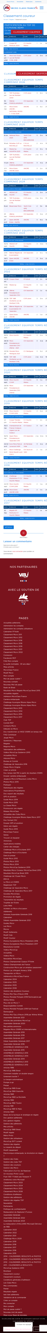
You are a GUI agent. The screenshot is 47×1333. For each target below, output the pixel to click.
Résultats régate (10, 1292)
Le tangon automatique (13, 1079)
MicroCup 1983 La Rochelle (14, 1097)
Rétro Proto (8, 1135)
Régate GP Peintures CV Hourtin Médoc (14, 513)
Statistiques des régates (13, 788)
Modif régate (8, 1132)
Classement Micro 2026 (13, 1191)
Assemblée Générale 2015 (13, 1050)
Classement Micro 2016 (12, 640)
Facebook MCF (9, 658)
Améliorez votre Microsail (13, 1180)
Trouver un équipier (11, 838)
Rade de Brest (9, 687)
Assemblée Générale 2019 (14, 1032)
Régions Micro (9, 746)
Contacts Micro (9, 726)
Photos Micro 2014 (11, 864)
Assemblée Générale (11, 1215)
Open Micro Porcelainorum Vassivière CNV (14, 438)
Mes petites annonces (12, 1026)
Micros (6, 929)
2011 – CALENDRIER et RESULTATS (17, 1265)
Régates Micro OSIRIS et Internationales (19, 1029)
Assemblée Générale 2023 (14, 1221)
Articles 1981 (8, 1106)
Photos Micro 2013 (11, 861)
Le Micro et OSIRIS (11, 882)
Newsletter (20, 1)
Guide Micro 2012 (10, 858)
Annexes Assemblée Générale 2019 (17, 914)
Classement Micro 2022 (13, 652)
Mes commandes (10, 1286)
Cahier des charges (11, 847)
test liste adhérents (11, 1294)
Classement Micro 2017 (12, 717)
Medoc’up (12, 285)
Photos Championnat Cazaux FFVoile (18, 962)
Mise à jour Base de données (15, 1315)
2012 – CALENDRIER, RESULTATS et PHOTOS (22, 1262)
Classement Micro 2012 (12, 637)
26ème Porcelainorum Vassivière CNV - (15, 293)
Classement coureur (19, 16)
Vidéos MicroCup (10, 950)
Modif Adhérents (10, 932)
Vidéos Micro (8, 956)
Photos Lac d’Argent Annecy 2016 (17, 970)
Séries (5, 835)
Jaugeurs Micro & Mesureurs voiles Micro (20, 779)
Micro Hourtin (14, 335)
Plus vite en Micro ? (11, 1003)
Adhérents (38, 1)
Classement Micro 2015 (12, 714)
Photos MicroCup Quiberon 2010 (16, 867)
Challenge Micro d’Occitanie (15, 852)
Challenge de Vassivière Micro (15, 888)
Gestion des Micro (10, 1168)
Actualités (7, 953)
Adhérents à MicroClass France (16, 976)
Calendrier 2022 (10, 1233)
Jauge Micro (8, 738)
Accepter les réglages (24, 1324)
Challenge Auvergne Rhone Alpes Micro (19, 702)
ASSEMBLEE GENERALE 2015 (15, 1053)
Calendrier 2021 (9, 1236)
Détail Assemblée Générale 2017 (16, 1041)
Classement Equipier (26, 32)
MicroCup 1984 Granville (13, 1091)
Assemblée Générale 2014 (14, 1059)
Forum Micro (10, 1)
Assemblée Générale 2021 (13, 1017)
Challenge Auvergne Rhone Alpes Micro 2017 (21, 817)
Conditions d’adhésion (12, 1194)
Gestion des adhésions (12, 1197)
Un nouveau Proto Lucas (13, 1174)
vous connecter (17, 551)
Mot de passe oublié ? (12, 679)
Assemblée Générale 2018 (13, 1035)
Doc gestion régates (11, 1121)
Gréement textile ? (11, 1076)
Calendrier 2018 (9, 1244)
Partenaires (29, 1)
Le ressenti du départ (12, 1147)
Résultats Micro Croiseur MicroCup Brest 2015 (22, 870)
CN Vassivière (28, 101)
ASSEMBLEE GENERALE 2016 (15, 1047)
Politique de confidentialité (14, 1209)
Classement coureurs (11, 1277)
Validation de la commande (14, 1297)
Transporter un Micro (12, 973)
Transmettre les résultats (13, 900)
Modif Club (7, 935)
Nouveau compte (10, 682)
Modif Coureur (9, 938)
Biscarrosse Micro (15, 206)
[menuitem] (10, 1)
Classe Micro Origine (11, 767)
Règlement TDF (9, 885)
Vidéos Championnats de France (16, 964)
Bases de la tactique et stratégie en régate (20, 1115)
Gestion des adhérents (12, 1124)
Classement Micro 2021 (12, 649)
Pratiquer (7, 785)
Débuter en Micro (10, 729)
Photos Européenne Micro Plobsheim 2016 (20, 941)
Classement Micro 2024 (13, 1185)
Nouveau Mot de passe (12, 685)
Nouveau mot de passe (12, 1312)
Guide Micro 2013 (10, 829)
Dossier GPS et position (13, 823)
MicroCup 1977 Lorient (12, 1141)
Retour (9, 527)
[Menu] (40, 7)
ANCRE (26, 106)
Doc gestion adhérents (12, 1118)
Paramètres (39, 1329)
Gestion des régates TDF (13, 1200)
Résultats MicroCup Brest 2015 (15, 873)
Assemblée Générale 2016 (14, 1044)
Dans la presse (9, 855)
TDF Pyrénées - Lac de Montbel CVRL (14, 157)
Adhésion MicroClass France (15, 696)
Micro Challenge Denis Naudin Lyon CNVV (16, 452)
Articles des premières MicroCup (16, 1020)
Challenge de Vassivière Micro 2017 (17, 891)
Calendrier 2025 (10, 982)
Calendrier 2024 (10, 979)
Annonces (7, 841)
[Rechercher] (35, 7)
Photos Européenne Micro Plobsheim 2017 (20, 944)
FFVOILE (27, 279)
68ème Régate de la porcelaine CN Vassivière (15, 309)
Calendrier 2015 (9, 1253)
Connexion (7, 655)
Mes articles (8, 1127)
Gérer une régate (10, 826)
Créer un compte (10, 1300)
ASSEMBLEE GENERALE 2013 (15, 1062)
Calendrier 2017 (9, 1247)
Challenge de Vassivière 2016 (15, 764)
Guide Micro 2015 (10, 802)
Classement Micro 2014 (12, 711)
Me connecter (9, 1303)
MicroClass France (10, 670)
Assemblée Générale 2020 (14, 1023)
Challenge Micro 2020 (12, 1238)
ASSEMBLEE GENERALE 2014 (15, 1056)
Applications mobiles (12, 844)
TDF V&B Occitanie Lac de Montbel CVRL (15, 301)
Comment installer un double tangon (18, 1073)
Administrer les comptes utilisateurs (18, 629)
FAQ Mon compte (10, 661)
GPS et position (9, 797)
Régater (6, 743)
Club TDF (7, 720)
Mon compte (8, 676)
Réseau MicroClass (11, 811)
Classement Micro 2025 (13, 1188)
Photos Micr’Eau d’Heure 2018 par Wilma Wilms (23, 1015)
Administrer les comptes (13, 626)
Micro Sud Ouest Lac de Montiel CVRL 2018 (15, 58)
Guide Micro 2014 (10, 799)
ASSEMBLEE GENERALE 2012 (15, 1065)
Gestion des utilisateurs (12, 1138)
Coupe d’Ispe (14, 279)
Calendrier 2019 (9, 1241)
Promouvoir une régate (13, 808)
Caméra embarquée (11, 699)
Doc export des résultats (13, 794)
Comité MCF (8, 723)
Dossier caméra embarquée (14, 776)
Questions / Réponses (12, 741)
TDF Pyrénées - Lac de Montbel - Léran (15, 95)
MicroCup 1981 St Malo (12, 1109)
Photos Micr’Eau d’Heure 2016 (15, 994)
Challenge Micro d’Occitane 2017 (16, 850)
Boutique (7, 1271)
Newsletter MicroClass (12, 959)
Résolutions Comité (11, 947)
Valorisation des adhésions (14, 749)
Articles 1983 (8, 1094)
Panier (6, 1289)
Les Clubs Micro (9, 1283)
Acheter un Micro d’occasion (15, 908)
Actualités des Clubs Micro (14, 814)
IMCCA (6, 879)
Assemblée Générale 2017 (13, 1038)
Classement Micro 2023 (13, 1182)
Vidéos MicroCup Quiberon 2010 (16, 752)
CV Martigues (28, 351)
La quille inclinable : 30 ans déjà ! (17, 664)
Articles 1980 (8, 1112)
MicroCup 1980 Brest (12, 1129)
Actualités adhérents (11, 623)
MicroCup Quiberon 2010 (13, 1268)
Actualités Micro (10, 755)
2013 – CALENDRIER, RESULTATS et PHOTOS (22, 1259)
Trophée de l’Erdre (11, 903)
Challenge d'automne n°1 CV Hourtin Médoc (15, 478)
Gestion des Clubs (10, 1159)
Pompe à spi (8, 1082)
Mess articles (8, 667)
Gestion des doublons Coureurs (16, 991)
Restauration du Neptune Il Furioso (17, 1212)
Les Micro (7, 926)
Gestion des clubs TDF (12, 1162)
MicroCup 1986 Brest (11, 1071)
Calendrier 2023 (10, 1230)
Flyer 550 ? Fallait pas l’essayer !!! (17, 1177)
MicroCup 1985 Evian (12, 1088)
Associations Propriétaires (14, 791)
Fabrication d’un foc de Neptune (16, 1171)
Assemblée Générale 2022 (14, 1218)
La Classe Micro (9, 805)
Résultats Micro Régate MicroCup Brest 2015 (21, 690)
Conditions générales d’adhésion (16, 1280)
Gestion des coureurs (12, 1165)
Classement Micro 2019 (12, 646)
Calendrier (7, 917)
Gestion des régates (11, 1144)
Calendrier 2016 (9, 1250)
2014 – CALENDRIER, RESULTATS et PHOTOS (22, 1256)
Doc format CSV (10, 820)
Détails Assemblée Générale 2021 (17, 920)
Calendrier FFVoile (11, 632)
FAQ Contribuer (9, 735)
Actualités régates (10, 693)
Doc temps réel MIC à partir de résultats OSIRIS (23, 773)
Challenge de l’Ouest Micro (14, 876)
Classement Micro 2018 (12, 643)
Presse (6, 1085)
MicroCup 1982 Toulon (12, 1103)
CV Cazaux (27, 425)
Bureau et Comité (10, 761)
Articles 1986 (8, 1068)
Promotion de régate (12, 897)
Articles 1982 (8, 1100)
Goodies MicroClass (11, 894)
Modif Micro (8, 673)
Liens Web (7, 906)
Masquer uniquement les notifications (18, 1329)
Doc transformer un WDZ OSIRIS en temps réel (22, 732)
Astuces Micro (9, 758)
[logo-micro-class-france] (19, 7)
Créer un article (9, 770)
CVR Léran (27, 55)
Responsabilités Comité (13, 1006)
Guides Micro (8, 923)
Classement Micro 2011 (12, 634)
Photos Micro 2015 (11, 782)
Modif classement (10, 1150)
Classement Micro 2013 (12, 708)
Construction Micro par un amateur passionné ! (22, 967)
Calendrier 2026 (10, 988)
